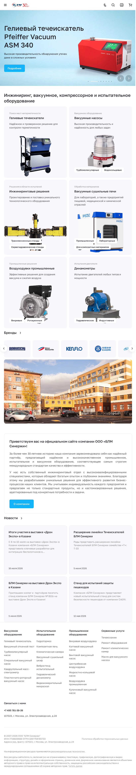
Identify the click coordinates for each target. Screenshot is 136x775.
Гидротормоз (43, 647)
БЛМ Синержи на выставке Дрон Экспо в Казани (30, 588)
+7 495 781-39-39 (13, 716)
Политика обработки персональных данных (102, 745)
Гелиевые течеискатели (26, 118)
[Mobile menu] (5, 5)
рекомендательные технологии (68, 757)
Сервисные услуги (111, 636)
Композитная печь (46, 652)
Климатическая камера (49, 657)
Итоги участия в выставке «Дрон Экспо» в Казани (30, 537)
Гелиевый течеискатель (17, 647)
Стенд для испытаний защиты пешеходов (92, 588)
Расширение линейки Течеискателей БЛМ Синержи (97, 537)
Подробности (66, 57)
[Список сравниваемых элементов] (119, 5)
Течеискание (107, 643)
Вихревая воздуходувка (81, 647)
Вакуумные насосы (87, 118)
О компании (22, 506)
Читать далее (77, 772)
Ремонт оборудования (112, 648)
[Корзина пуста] (128, 5)
